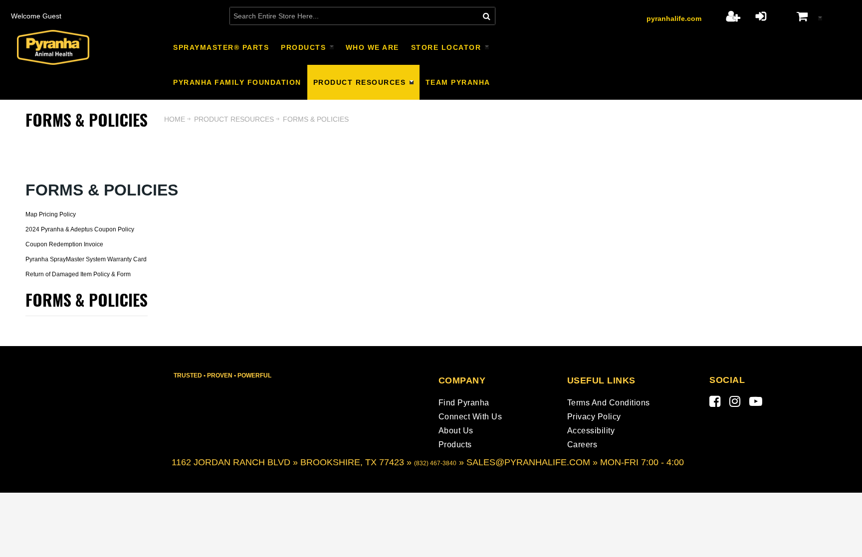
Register (733, 15)
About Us (455, 430)
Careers (582, 444)
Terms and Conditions (608, 402)
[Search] (486, 15)
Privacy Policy (594, 416)
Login (761, 15)
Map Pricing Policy (50, 214)
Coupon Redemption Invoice (64, 244)
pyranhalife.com (673, 18)
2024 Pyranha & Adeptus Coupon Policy (79, 229)
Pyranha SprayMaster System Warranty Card (86, 259)
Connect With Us (470, 416)
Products (455, 444)
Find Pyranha (463, 402)
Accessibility (591, 430)
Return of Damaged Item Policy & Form (78, 274)
